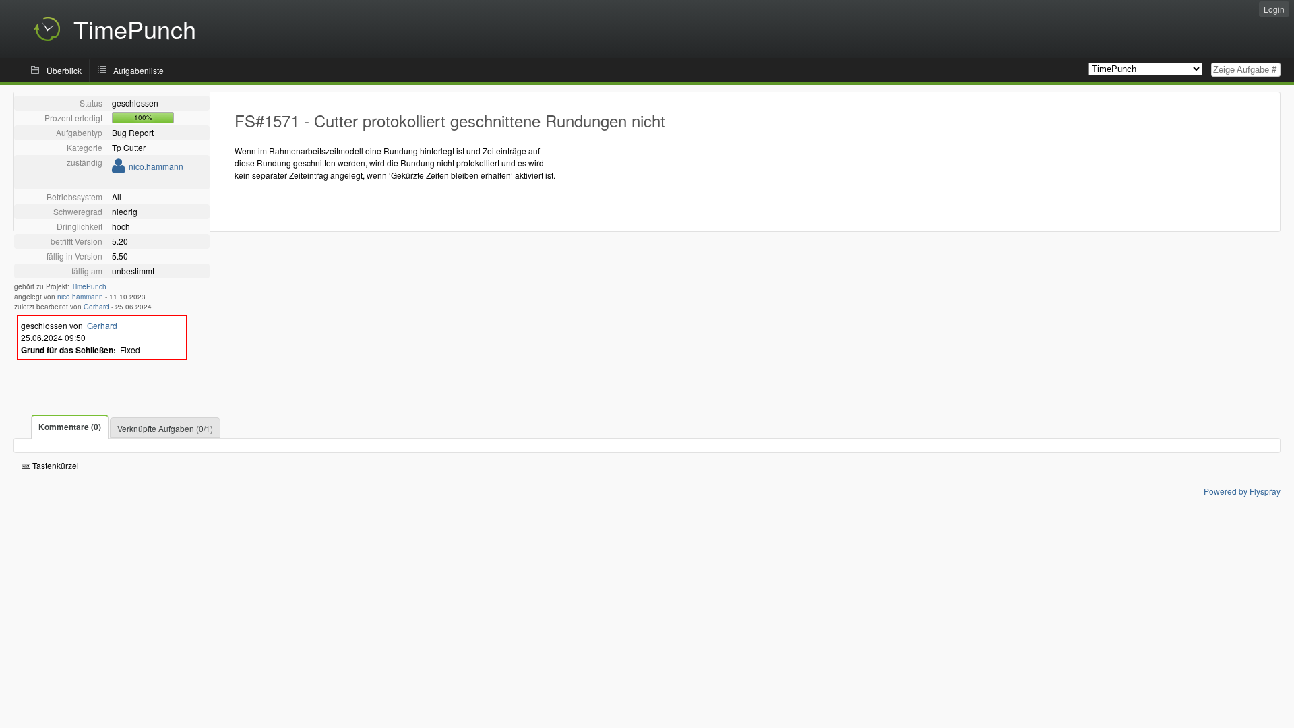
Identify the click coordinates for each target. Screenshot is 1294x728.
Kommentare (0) (69, 427)
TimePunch (88, 286)
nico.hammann (156, 166)
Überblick (64, 70)
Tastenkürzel (54, 465)
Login (1274, 9)
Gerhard (96, 306)
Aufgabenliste (138, 70)
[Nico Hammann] (118, 168)
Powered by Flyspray (1242, 491)
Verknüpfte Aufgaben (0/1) (165, 428)
